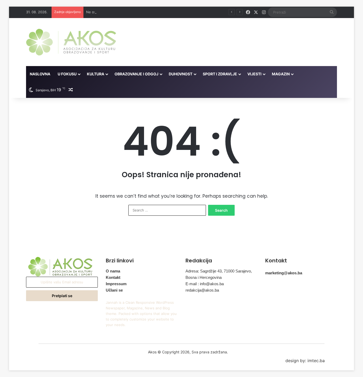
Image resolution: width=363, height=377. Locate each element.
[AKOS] (71, 42)
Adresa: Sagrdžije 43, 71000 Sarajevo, (218, 271)
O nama (113, 271)
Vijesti (254, 74)
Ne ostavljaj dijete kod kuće (109, 12)
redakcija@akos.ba (202, 290)
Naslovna (40, 74)
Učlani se (114, 290)
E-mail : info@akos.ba (204, 283)
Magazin (281, 74)
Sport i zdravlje (220, 74)
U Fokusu (67, 74)
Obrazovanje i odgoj (136, 74)
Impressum (116, 283)
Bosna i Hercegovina (203, 277)
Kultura (95, 74)
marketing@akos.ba (283, 273)
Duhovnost (180, 74)
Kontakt (113, 277)
